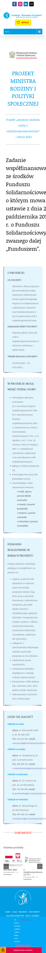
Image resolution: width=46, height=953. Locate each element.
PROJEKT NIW (12, 856)
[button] (6, 866)
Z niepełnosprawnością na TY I (32, 856)
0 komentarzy (11, 873)
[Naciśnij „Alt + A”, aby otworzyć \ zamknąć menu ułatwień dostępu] (3, 950)
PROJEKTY (23, 911)
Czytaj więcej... (25, 920)
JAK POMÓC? (34, 911)
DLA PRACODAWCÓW (15, 915)
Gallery (13, 863)
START (7, 911)
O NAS (14, 911)
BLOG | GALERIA (32, 915)
